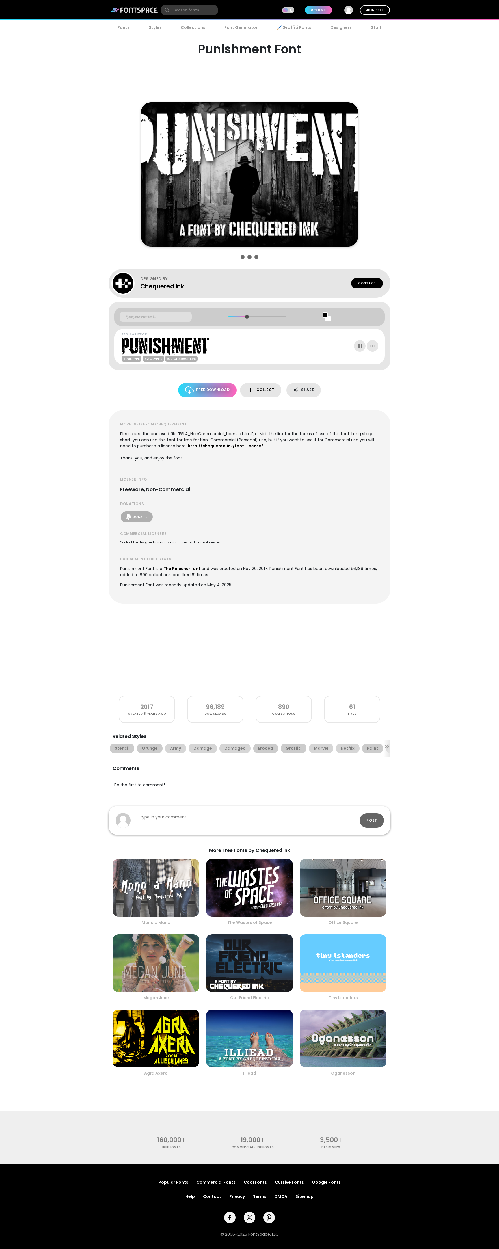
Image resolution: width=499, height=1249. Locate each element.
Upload (318, 10)
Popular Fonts (173, 1182)
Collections (193, 27)
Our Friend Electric (249, 998)
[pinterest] (269, 1217)
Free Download (213, 389)
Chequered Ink (162, 286)
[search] (189, 10)
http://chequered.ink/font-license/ (225, 446)
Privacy (237, 1196)
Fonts (124, 27)
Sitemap (304, 1196)
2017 (146, 707)
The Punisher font (181, 569)
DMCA (280, 1196)
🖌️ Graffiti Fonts (294, 27)
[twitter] (249, 1217)
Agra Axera (156, 1073)
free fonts (171, 1147)
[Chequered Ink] (125, 283)
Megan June (156, 998)
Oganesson (343, 1073)
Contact (367, 283)
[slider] (247, 317)
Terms (259, 1196)
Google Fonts (326, 1182)
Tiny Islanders (343, 998)
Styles (155, 27)
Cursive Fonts (289, 1182)
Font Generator (241, 27)
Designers (341, 27)
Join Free (374, 10)
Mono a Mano (155, 922)
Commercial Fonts (216, 1182)
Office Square (343, 922)
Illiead (249, 1073)
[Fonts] (135, 10)
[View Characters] (360, 346)
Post (371, 820)
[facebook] (230, 1217)
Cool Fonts (255, 1182)
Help (190, 1196)
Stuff (376, 27)
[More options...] (372, 346)
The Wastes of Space (249, 922)
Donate (140, 517)
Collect (265, 389)
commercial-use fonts (253, 1147)
